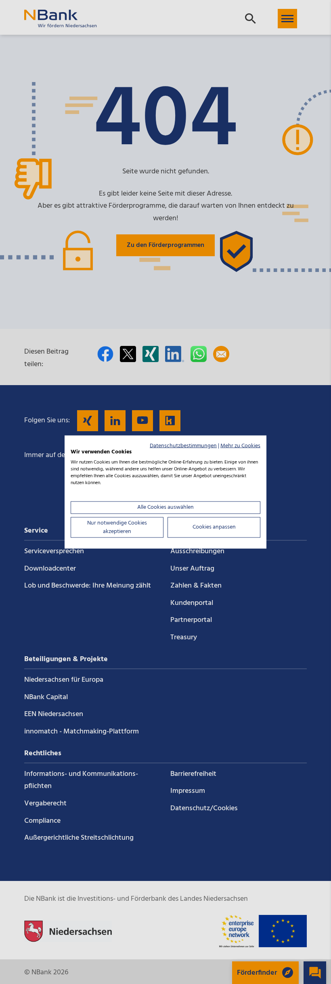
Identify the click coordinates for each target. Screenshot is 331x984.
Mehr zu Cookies (240, 445)
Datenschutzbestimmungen (183, 445)
